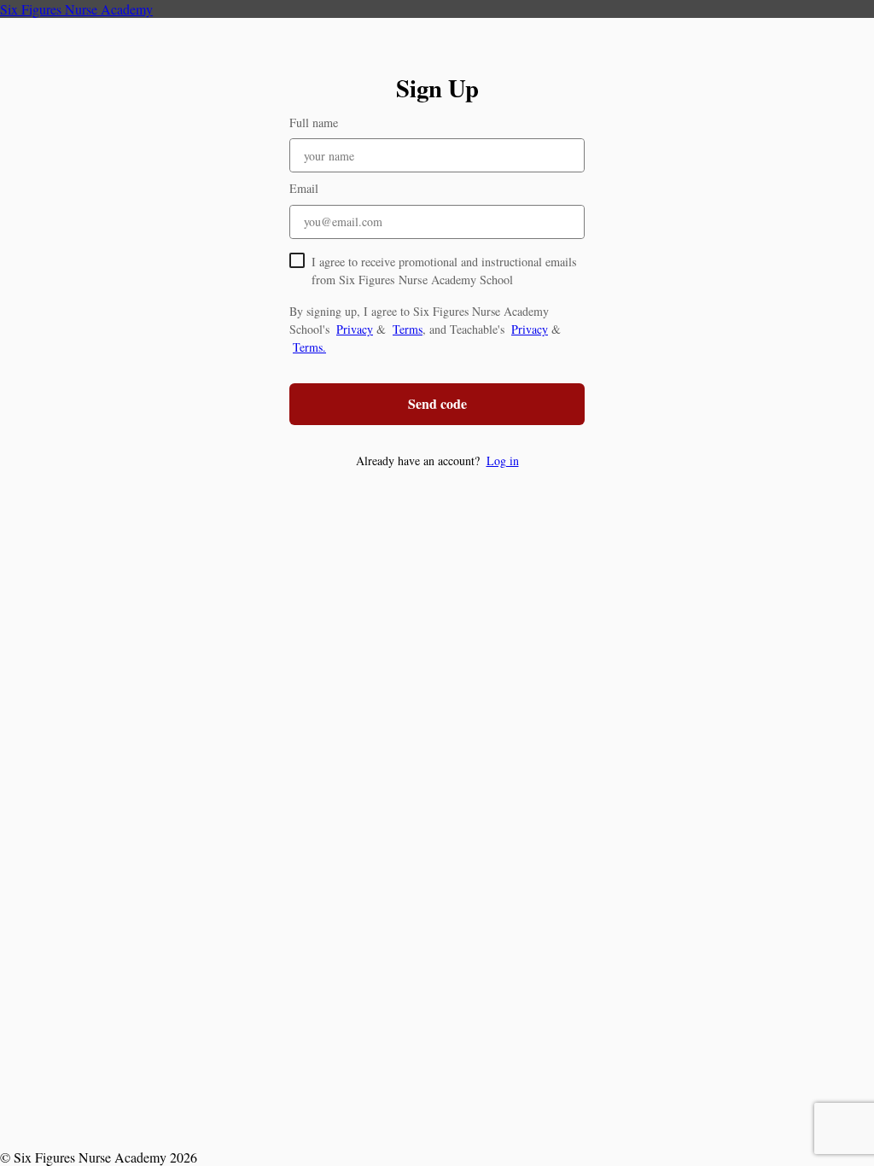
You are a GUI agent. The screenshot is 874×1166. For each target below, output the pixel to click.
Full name (313, 122)
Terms (407, 329)
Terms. (309, 347)
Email (303, 188)
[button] (437, 460)
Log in (503, 460)
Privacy (354, 329)
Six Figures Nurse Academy (76, 9)
